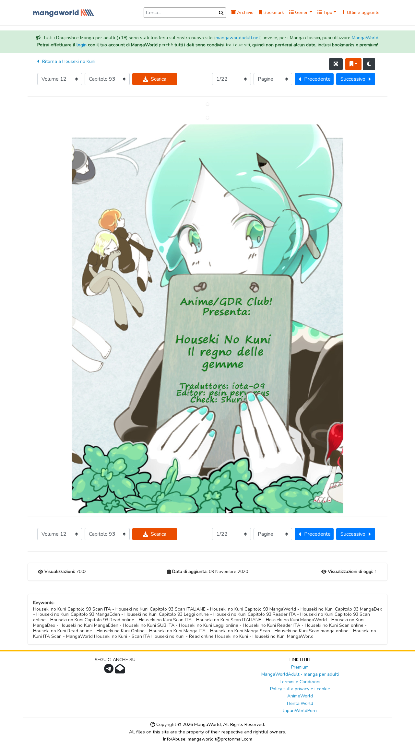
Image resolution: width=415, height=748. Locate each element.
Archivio (245, 12)
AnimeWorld (300, 696)
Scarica (158, 79)
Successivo (352, 79)
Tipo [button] (327, 12)
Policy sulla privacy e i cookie (300, 689)
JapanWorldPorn (300, 710)
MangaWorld (365, 38)
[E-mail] (120, 671)
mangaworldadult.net (238, 38)
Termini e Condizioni (299, 682)
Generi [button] (301, 12)
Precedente (317, 79)
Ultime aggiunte (363, 12)
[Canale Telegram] (109, 671)
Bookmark (273, 12)
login (82, 45)
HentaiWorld (300, 703)
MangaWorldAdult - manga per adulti (300, 674)
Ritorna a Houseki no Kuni (68, 61)
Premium (300, 667)
